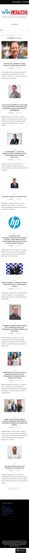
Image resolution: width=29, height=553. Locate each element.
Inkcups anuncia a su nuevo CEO (14, 196)
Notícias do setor (10, 35)
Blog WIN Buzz (17, 2)
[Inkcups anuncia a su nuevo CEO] (14, 183)
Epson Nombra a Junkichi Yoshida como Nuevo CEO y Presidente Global (14, 284)
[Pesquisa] (27, 30)
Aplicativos (5, 515)
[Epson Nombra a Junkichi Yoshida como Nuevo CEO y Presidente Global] (14, 269)
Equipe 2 (12, 68)
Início (2, 35)
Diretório (26, 2)
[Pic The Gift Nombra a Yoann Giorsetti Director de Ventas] (14, 50)
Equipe (11, 333)
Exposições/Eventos (7, 511)
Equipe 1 (12, 112)
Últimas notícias (6, 508)
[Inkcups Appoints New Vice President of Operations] (14, 452)
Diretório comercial (7, 513)
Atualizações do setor (7, 510)
